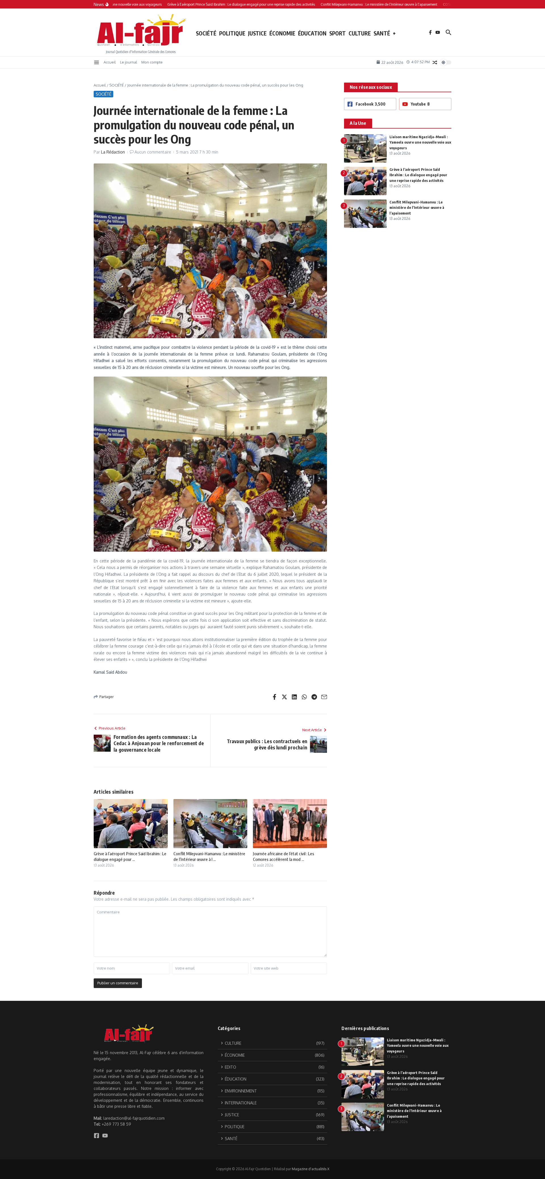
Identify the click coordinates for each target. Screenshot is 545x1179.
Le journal (128, 62)
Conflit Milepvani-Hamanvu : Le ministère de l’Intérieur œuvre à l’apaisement (416, 207)
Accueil (110, 62)
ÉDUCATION (312, 33)
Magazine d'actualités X (310, 1169)
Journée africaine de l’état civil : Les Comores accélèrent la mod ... (283, 856)
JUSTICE (257, 33)
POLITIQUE (232, 33)
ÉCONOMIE (282, 33)
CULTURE (360, 33)
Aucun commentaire (153, 152)
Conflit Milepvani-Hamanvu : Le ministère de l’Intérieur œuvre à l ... (209, 856)
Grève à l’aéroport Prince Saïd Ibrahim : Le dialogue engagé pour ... (130, 856)
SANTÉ (382, 33)
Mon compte (152, 62)
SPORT (337, 33)
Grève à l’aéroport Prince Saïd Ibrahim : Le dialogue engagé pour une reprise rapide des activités (418, 175)
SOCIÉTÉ (206, 33)
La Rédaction (113, 152)
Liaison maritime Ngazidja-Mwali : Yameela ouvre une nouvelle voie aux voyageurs (420, 142)
